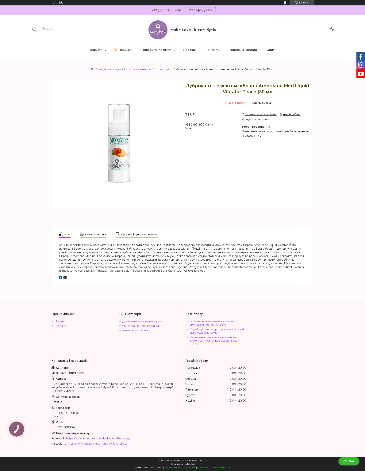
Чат (351, 461)
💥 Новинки (123, 50)
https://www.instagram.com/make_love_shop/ (97, 443)
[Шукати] (34, 29)
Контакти (213, 50)
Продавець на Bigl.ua (182, 463)
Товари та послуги (157, 50)
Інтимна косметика (137, 69)
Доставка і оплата (243, 50)
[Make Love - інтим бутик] (157, 29)
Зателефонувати (200, 10)
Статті (271, 50)
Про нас (189, 50)
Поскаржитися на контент (180, 467)
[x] (65, 278)
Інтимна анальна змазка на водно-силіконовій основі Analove (213, 323)
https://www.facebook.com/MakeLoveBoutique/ (98, 438)
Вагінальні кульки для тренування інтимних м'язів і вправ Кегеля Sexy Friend (213, 341)
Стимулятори (162, 69)
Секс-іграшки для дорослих (141, 326)
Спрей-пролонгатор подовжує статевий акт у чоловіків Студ (217, 331)
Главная (96, 50)
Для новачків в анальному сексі (143, 321)
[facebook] (60, 278)
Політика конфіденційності (213, 467)
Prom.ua (203, 460)
